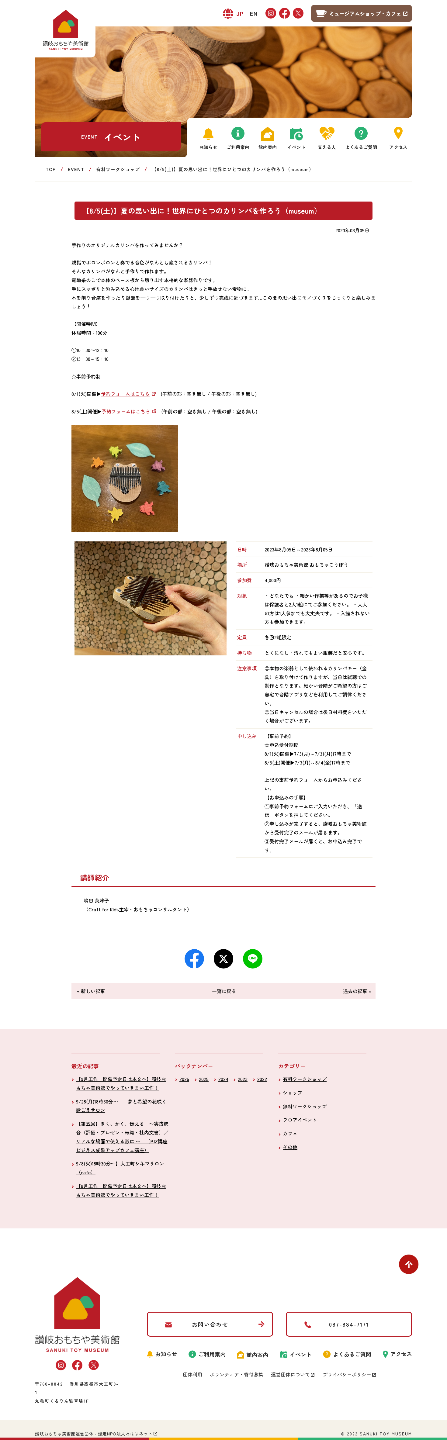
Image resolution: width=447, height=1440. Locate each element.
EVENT (76, 169)
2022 (262, 1079)
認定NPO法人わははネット (125, 1434)
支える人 (327, 147)
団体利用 (192, 1374)
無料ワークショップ (305, 1106)
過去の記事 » (357, 991)
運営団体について (290, 1374)
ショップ (292, 1092)
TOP (51, 169)
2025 (204, 1079)
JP (240, 13)
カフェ (290, 1133)
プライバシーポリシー (347, 1374)
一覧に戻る (224, 991)
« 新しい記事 (91, 991)
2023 (243, 1079)
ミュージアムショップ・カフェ (365, 13)
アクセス (398, 147)
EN (254, 13)
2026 (184, 1079)
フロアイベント (300, 1119)
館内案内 (267, 147)
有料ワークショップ (118, 169)
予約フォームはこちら (125, 393)
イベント (296, 147)
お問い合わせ (210, 1324)
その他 (290, 1147)
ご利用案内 (238, 147)
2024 (223, 1079)
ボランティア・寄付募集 (236, 1374)
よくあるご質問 (361, 147)
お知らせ (208, 147)
